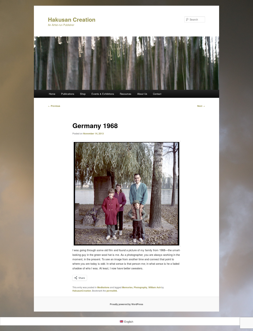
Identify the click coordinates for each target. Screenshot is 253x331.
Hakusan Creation (71, 19)
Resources (125, 94)
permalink (111, 290)
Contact (157, 94)
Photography (140, 287)
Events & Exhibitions (102, 94)
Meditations (103, 287)
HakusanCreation (81, 290)
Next (201, 106)
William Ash (154, 287)
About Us (142, 94)
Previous (54, 106)
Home (52, 94)
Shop (83, 94)
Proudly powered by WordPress (126, 304)
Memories (127, 287)
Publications (67, 94)
